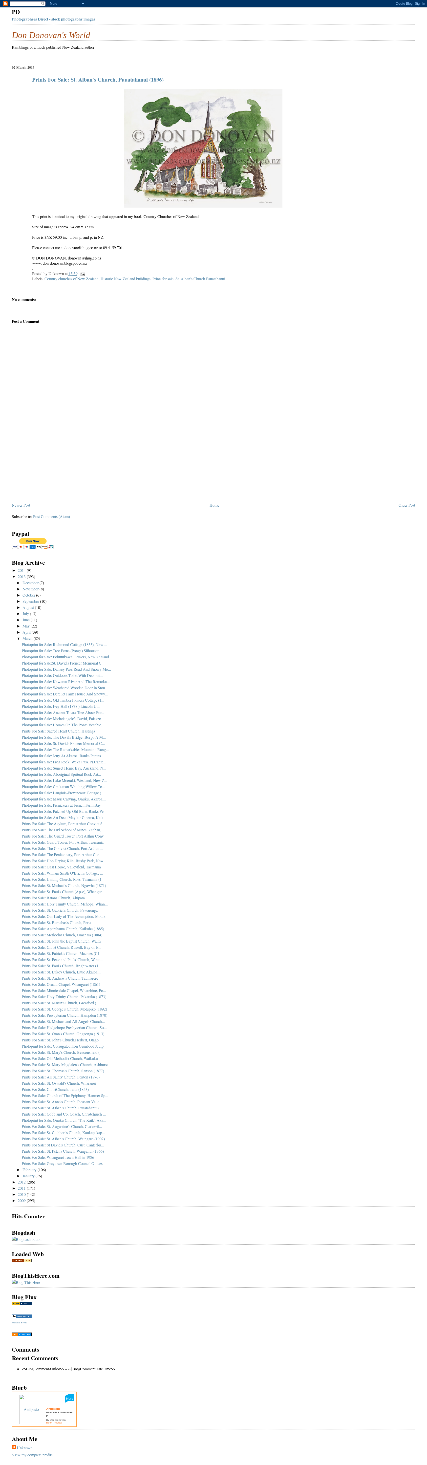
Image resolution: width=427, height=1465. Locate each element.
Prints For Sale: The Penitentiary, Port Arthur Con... (62, 854)
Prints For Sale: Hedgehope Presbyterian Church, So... (64, 1027)
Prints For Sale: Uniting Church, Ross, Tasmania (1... (63, 879)
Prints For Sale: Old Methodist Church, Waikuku (60, 1058)
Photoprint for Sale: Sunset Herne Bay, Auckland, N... (64, 768)
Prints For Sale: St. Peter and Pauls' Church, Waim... (62, 959)
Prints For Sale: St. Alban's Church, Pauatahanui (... (62, 1107)
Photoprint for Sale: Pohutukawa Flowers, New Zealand (65, 656)
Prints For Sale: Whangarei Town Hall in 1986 (58, 1157)
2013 (22, 576)
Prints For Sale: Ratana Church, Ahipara (53, 897)
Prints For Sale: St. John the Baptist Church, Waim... (63, 941)
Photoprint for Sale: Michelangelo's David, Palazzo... (63, 718)
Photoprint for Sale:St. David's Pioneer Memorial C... (63, 663)
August (28, 607)
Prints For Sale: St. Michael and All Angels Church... (63, 1021)
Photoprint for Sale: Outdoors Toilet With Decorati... (62, 675)
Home (214, 505)
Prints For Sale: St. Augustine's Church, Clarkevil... (62, 1126)
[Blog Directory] (22, 1334)
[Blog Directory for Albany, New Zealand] (22, 1260)
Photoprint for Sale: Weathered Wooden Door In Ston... (65, 687)
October (29, 595)
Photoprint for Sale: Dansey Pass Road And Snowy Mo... (66, 669)
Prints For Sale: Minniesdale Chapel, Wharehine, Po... (64, 990)
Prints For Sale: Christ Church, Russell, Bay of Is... (61, 947)
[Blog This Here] (26, 1282)
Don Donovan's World (51, 35)
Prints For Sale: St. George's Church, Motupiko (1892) (64, 1009)
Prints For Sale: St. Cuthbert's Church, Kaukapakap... (63, 1132)
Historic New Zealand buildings (125, 278)
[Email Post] (82, 273)
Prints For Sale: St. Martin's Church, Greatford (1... (61, 1002)
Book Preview (54, 1422)
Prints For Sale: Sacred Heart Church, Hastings (58, 730)
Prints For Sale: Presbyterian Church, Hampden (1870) (64, 1015)
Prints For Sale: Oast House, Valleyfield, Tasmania (61, 866)
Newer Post (21, 505)
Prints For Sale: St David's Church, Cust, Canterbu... (63, 1144)
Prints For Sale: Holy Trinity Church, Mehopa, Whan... (65, 903)
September (31, 601)
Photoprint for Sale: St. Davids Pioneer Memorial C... (63, 743)
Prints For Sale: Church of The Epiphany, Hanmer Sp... (65, 1095)
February (30, 1169)
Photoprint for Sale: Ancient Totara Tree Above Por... (63, 712)
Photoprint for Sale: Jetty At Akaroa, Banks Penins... (63, 755)
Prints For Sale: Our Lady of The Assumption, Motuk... (65, 916)
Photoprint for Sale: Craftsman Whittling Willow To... (63, 786)
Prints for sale (162, 278)
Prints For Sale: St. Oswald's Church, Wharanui (59, 1083)
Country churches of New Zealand (71, 278)
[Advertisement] (49, 466)
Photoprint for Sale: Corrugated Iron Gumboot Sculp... (64, 1046)
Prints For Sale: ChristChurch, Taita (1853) (55, 1089)
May (26, 625)
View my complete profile (32, 1454)
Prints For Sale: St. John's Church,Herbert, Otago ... (62, 1039)
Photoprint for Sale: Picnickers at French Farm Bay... (63, 805)
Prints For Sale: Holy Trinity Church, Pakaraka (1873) (64, 996)
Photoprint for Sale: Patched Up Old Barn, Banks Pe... (64, 811)
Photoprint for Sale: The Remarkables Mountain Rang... (65, 749)
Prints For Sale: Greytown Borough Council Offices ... (64, 1163)
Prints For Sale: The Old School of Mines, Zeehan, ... (63, 829)
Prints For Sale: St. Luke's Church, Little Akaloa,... (61, 971)
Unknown (24, 1447)
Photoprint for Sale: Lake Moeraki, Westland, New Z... (64, 780)
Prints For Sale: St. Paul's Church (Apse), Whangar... (63, 891)
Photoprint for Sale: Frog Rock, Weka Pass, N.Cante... (64, 761)
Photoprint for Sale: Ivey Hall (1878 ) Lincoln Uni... (62, 706)
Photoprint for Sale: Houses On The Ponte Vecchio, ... (64, 724)
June (26, 619)
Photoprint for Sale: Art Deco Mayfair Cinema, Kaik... (64, 817)
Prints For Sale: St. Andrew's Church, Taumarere (60, 978)
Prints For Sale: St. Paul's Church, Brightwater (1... (61, 965)
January (29, 1175)
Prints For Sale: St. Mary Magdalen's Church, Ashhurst (65, 1064)
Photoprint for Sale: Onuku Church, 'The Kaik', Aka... (64, 1120)
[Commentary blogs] (22, 1303)
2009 (22, 1200)
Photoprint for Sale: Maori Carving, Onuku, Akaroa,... (64, 798)
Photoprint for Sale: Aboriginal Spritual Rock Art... (61, 774)
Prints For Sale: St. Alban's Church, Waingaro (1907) (63, 1138)
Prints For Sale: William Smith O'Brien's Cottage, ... (62, 873)
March (28, 638)
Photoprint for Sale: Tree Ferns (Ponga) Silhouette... (62, 650)
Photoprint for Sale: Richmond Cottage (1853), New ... (64, 644)
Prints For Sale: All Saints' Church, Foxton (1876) (61, 1076)
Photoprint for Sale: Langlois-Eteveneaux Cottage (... (63, 792)
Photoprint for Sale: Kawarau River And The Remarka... (66, 681)
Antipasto (53, 1409)
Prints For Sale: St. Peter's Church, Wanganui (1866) (63, 1151)
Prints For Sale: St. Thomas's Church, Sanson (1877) (63, 1070)
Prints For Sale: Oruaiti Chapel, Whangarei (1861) (61, 984)
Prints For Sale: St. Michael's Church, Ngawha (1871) (64, 885)
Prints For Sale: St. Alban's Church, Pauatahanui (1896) (98, 79)
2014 (22, 570)
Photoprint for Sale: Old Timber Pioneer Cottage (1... (63, 700)
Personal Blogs (19, 1322)
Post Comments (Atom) (51, 516)
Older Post (407, 505)
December (31, 582)
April (27, 632)
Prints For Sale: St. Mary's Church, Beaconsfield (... (62, 1052)
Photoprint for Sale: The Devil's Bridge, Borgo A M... (64, 737)
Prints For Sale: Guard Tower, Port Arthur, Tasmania (63, 842)
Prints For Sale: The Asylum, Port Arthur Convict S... (64, 823)
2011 (22, 1188)
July (26, 613)
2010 (22, 1194)
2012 (22, 1182)
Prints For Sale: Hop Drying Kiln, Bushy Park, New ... (64, 860)
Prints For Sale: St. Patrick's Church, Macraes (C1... (62, 953)
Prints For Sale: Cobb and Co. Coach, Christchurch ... (64, 1114)
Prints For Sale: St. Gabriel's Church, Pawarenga (60, 910)
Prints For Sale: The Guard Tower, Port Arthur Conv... (64, 836)
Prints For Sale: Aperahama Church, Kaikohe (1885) (63, 928)
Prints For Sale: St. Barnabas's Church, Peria (56, 922)
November (31, 588)
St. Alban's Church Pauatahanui (200, 278)
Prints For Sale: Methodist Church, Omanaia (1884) (62, 934)
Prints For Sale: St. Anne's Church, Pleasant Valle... (62, 1101)
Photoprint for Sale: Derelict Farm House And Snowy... (65, 693)
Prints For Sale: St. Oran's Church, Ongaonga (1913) (63, 1033)
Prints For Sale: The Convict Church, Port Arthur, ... (62, 848)
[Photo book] (69, 1401)
